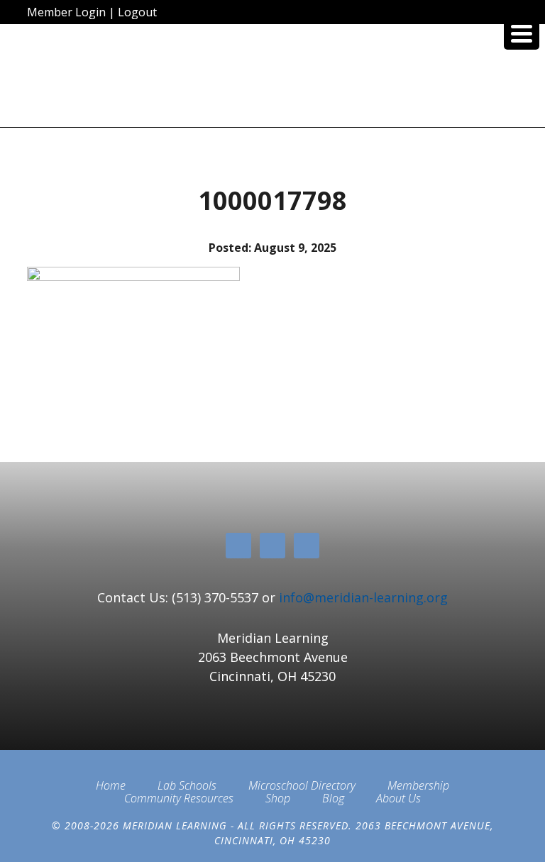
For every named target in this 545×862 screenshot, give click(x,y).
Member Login (66, 12)
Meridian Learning (272, 80)
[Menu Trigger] (521, 32)
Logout (137, 12)
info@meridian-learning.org (363, 597)
